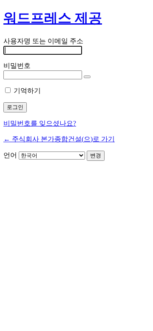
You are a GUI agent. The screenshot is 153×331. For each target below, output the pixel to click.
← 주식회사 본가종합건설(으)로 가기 (59, 139)
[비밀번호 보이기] (87, 77)
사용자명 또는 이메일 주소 (43, 41)
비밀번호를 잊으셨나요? (39, 123)
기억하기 (27, 90)
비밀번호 (17, 65)
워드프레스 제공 (52, 17)
